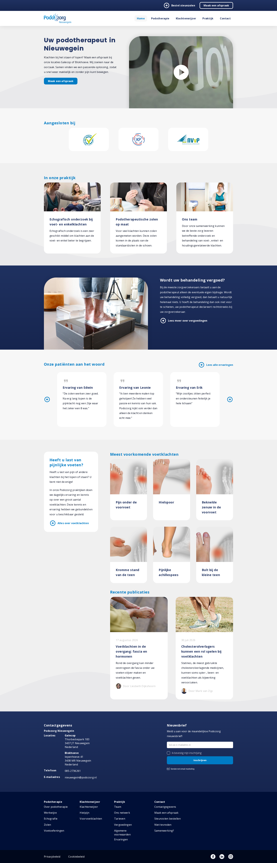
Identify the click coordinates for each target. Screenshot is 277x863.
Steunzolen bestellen (167, 818)
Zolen (47, 824)
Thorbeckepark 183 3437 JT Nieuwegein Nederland (77, 741)
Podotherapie (160, 18)
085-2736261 (73, 771)
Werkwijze (50, 812)
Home (141, 18)
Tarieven (119, 818)
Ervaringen (121, 839)
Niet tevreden (163, 824)
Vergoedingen (123, 824)
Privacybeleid (52, 856)
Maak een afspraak (216, 5)
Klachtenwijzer (186, 18)
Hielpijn (84, 812)
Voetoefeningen (54, 830)
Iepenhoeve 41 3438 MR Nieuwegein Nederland (78, 758)
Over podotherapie (56, 807)
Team (117, 807)
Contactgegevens (165, 807)
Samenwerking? (164, 830)
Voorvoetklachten (91, 818)
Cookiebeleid (76, 856)
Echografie (50, 818)
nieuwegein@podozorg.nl (81, 777)
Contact (225, 18)
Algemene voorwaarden (122, 832)
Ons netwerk (122, 812)
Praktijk (208, 18)
